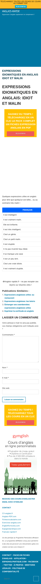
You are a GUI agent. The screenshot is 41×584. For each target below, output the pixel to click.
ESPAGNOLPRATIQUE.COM (14, 562)
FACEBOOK (33, 562)
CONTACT (6, 508)
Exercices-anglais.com (11, 522)
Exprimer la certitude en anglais (19, 311)
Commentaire (8, 335)
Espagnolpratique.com (11, 529)
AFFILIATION (20, 558)
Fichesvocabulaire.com (11, 519)
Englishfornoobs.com (11, 526)
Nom (5, 367)
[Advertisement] (20, 44)
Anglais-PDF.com (9, 516)
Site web (5, 388)
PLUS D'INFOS (21, 6)
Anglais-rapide (11, 11)
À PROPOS (18, 565)
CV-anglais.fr (7, 513)
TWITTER (7, 565)
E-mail (5, 378)
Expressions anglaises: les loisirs (19, 301)
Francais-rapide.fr (9, 532)
